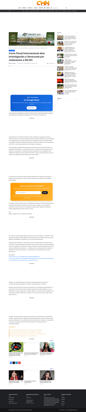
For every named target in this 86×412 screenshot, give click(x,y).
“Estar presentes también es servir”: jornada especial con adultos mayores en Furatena (70, 37)
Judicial (35, 7)
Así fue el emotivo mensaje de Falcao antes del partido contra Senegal (25, 332)
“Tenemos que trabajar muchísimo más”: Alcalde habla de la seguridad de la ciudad (70, 68)
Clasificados (74, 10)
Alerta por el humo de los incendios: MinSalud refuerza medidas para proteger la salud (70, 80)
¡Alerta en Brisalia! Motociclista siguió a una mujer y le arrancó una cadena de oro (70, 86)
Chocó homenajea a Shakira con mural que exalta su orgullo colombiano (70, 92)
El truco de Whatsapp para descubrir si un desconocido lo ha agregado (26, 330)
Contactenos (11, 401)
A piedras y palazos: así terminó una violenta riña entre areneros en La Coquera (70, 55)
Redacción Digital (13, 63)
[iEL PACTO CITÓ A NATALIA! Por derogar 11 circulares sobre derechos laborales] (60, 43)
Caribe (23, 10)
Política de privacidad (13, 403)
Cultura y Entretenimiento (35, 10)
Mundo (42, 10)
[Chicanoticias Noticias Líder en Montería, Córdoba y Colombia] (43, 3)
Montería (24, 7)
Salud (60, 10)
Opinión (45, 10)
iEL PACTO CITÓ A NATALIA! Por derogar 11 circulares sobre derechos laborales (70, 43)
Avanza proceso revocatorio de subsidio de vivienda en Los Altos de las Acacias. (28, 333)
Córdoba (30, 7)
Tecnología (64, 10)
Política (56, 10)
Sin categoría (11, 50)
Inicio (19, 7)
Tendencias (69, 10)
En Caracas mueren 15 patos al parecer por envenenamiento (23, 335)
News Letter (11, 399)
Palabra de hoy (51, 10)
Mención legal (11, 397)
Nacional (41, 7)
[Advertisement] (43, 22)
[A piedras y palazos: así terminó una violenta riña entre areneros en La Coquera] (60, 56)
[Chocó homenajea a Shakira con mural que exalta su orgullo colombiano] (60, 92)
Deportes (27, 10)
